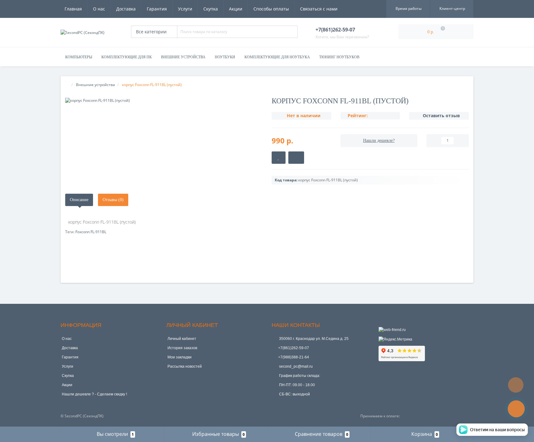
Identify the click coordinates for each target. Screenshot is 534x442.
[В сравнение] (296, 157)
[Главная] (67, 84)
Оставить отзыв (441, 115)
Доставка (126, 9)
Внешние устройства (183, 57)
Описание (79, 199)
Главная (73, 9)
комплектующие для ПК (126, 57)
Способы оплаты (271, 9)
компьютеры (78, 57)
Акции (235, 9)
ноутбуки (225, 57)
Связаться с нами (318, 9)
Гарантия (157, 9)
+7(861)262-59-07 (293, 348)
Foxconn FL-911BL (90, 231)
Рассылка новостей (184, 366)
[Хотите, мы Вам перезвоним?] (516, 408)
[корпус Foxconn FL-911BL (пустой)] (163, 100)
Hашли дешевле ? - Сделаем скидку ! (94, 394)
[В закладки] (279, 157)
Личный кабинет (181, 339)
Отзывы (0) (113, 199)
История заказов (182, 348)
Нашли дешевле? (379, 140)
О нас (99, 9)
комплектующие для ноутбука (277, 57)
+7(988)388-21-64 (293, 357)
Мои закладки (179, 357)
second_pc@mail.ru (295, 366)
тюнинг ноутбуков (339, 57)
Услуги (185, 9)
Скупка (210, 9)
